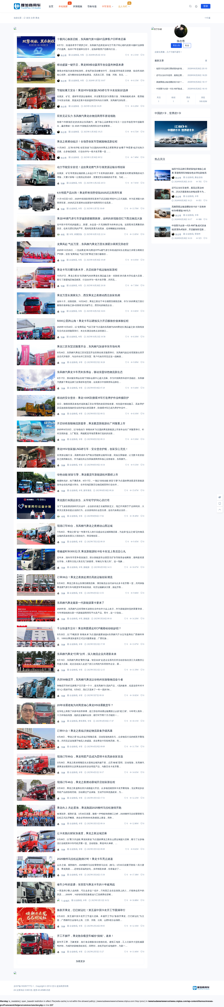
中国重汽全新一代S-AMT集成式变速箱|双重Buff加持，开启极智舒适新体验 (170, 89)
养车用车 (82, 721)
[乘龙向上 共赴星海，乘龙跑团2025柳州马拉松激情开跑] (36, 815)
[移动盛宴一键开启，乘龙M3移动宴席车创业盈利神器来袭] (36, 72)
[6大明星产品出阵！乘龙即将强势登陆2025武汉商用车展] (36, 201)
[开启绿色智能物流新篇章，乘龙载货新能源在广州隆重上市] (36, 431)
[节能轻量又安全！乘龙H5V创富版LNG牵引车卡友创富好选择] (36, 98)
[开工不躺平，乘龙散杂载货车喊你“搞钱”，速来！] (36, 943)
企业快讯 (75, 55)
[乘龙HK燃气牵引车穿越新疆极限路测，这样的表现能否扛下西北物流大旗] (36, 226)
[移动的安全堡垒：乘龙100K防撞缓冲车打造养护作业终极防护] (36, 405)
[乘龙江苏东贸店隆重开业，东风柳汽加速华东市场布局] (36, 354)
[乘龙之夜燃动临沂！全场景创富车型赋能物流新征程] (36, 149)
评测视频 (77, 6)
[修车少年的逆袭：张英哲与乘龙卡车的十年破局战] (36, 892)
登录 (205, 6)
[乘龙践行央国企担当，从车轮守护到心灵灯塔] (36, 508)
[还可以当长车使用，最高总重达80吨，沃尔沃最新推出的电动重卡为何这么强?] (162, 194)
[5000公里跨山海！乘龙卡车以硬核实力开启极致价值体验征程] (36, 329)
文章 (33, 17)
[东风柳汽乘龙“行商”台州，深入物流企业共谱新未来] (36, 662)
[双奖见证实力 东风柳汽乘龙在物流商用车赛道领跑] (36, 124)
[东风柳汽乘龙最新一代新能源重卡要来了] (36, 610)
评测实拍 (78, 234)
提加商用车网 (62, 986)
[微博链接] (220, 497)
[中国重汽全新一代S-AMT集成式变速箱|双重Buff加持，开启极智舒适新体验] (162, 232)
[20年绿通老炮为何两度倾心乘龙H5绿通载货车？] (36, 713)
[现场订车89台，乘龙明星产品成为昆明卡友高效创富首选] (36, 764)
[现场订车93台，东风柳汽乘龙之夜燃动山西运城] (36, 534)
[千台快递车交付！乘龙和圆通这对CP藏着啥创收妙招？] (36, 636)
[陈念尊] (180, 31)
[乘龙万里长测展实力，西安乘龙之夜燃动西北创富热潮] (36, 303)
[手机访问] (220, 503)
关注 (176, 45)
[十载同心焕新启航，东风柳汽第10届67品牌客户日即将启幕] (36, 47)
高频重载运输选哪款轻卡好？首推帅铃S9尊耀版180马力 (170, 82)
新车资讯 (87, 490)
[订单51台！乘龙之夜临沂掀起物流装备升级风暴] (36, 739)
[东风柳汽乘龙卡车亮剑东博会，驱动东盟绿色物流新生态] (36, 380)
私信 (187, 45)
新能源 (86, 567)
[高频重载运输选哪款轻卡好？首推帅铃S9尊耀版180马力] (162, 213)
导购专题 (92, 6)
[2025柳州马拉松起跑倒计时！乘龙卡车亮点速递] (36, 867)
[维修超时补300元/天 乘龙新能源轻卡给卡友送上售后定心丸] (36, 559)
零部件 (198, 234)
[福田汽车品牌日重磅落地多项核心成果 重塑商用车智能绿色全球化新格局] (162, 175)
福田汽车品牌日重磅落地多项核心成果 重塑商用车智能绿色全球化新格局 (170, 68)
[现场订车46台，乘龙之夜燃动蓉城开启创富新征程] (36, 790)
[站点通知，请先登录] (196, 6)
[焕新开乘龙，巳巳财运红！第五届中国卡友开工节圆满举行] (36, 918)
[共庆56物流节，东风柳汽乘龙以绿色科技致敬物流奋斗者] (36, 687)
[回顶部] (220, 510)
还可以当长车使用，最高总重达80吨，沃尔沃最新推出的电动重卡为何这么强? (170, 75)
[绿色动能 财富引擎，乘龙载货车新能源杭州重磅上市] (36, 482)
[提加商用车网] (30, 6)
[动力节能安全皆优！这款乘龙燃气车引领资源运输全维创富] (36, 175)
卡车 (82, 55)
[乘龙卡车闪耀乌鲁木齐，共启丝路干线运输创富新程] (36, 277)
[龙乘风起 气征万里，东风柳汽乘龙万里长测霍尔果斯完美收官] (36, 252)
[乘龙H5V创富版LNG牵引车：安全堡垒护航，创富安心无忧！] (36, 457)
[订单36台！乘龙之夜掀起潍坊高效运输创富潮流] (36, 585)
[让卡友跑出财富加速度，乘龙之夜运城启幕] (36, 841)
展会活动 (199, 177)
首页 (51, 6)
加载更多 (80, 961)
